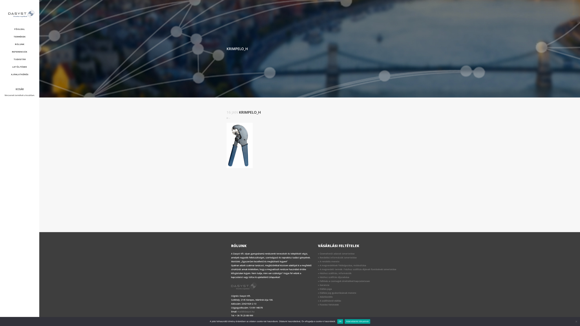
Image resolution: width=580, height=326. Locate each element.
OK (340, 321)
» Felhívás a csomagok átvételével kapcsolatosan (344, 281)
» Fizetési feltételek (328, 304)
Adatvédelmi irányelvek (357, 321)
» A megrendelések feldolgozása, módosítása (342, 265)
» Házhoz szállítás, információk (334, 273)
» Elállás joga (325, 289)
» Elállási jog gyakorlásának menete (337, 292)
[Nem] (576, 321)
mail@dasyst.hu (246, 311)
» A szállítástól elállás (329, 300)
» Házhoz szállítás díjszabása (333, 277)
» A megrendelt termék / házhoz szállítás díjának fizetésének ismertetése (357, 269)
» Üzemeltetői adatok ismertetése (336, 253)
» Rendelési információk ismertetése (337, 257)
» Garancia (323, 285)
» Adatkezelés (325, 296)
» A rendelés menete (328, 261)
